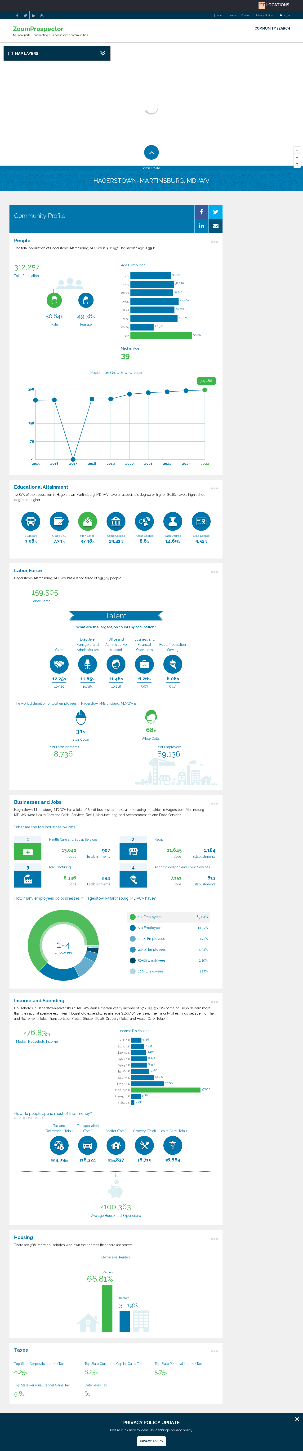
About (220, 15)
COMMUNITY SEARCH (272, 28)
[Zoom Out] (297, 157)
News (232, 15)
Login (286, 15)
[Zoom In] (297, 150)
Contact (246, 15)
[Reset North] (297, 164)
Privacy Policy (264, 15)
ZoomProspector (38, 29)
